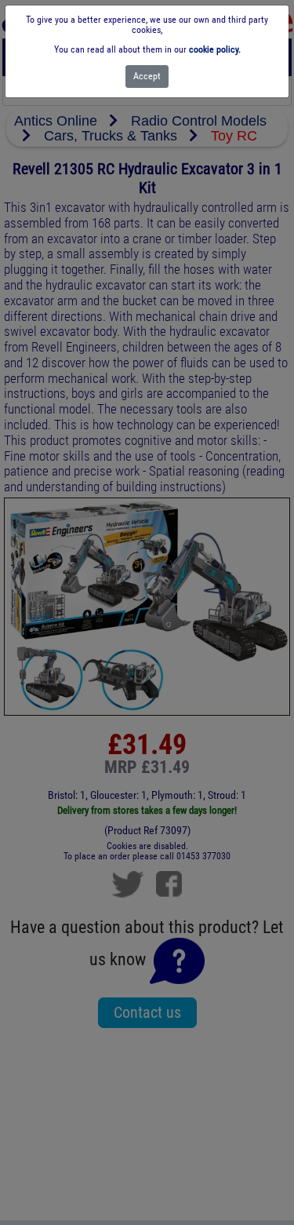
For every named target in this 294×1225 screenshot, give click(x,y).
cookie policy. (215, 49)
